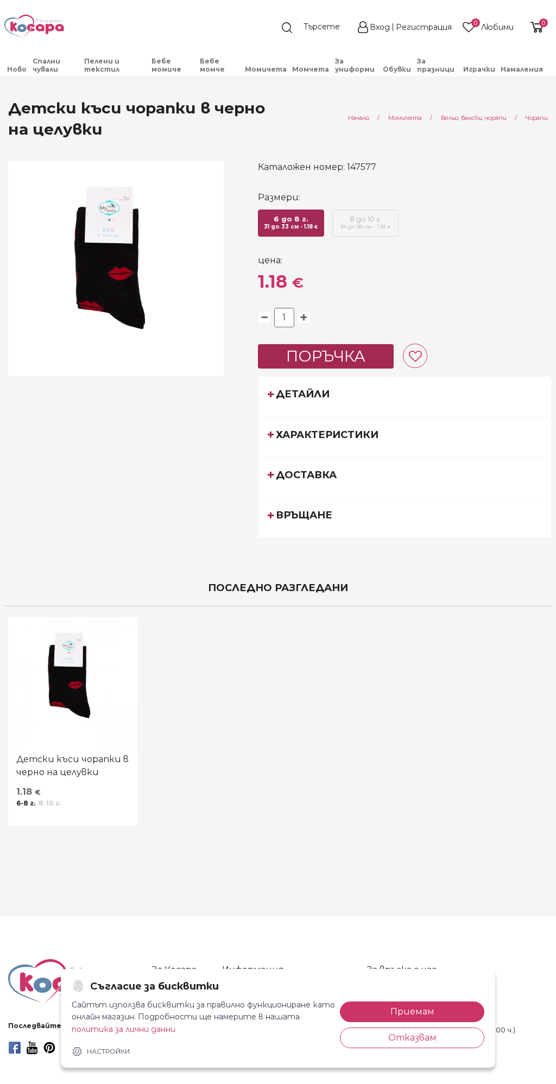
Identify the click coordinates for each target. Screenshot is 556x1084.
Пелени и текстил (101, 65)
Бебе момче (212, 65)
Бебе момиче (166, 65)
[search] (316, 28)
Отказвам (412, 1037)
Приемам (412, 1011)
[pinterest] (49, 1047)
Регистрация (424, 27)
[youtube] (32, 1047)
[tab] (405, 396)
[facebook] (14, 1047)
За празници (435, 65)
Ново (17, 69)
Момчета (310, 69)
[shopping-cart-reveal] (535, 27)
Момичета (266, 69)
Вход (380, 27)
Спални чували (46, 65)
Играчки (479, 69)
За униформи (355, 65)
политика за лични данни (123, 1029)
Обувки (397, 69)
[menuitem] (17, 69)
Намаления (522, 69)
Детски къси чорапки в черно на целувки (72, 765)
